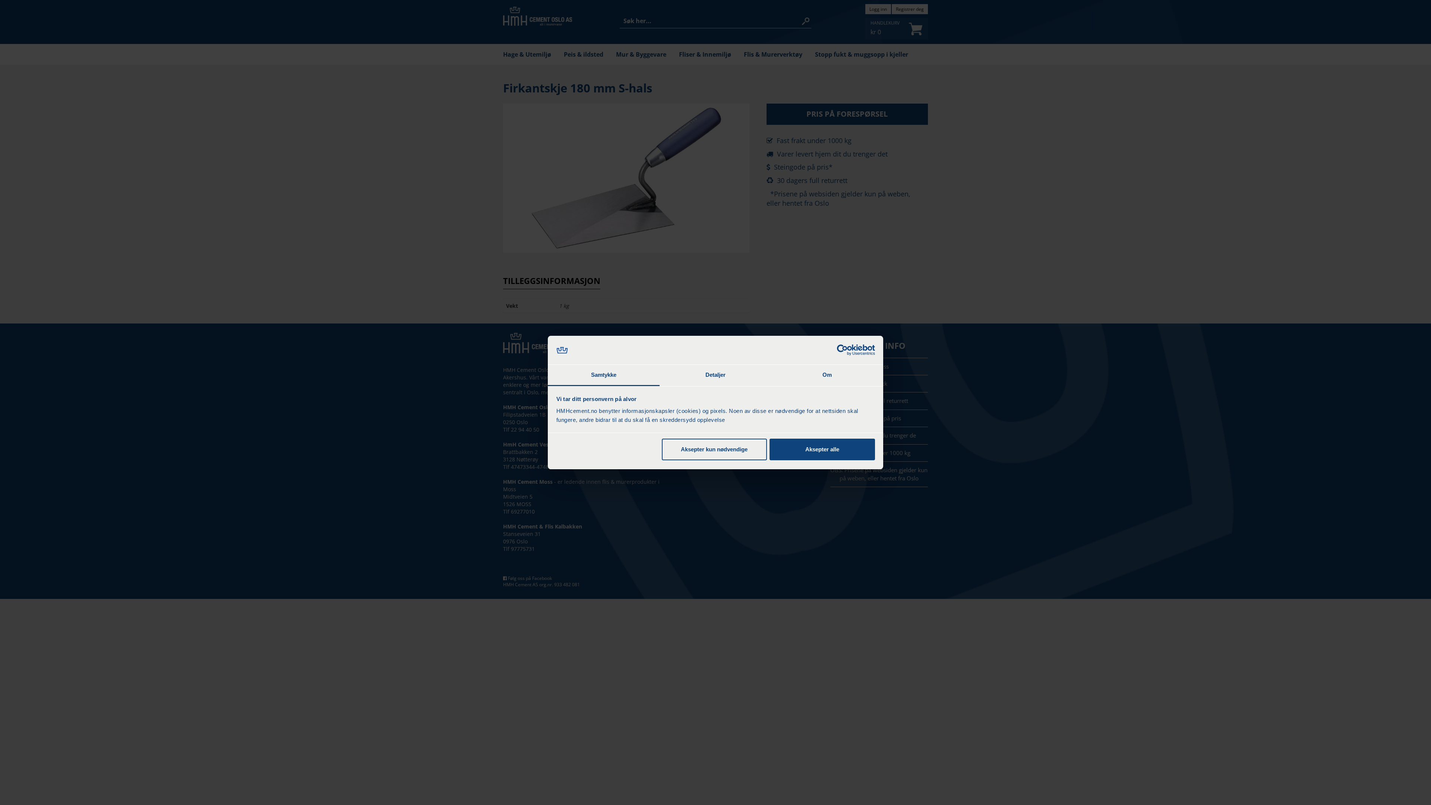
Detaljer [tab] (715, 375)
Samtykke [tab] (604, 375)
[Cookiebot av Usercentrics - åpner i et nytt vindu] (842, 350)
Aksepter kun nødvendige (714, 449)
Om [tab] (827, 375)
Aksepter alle (822, 449)
